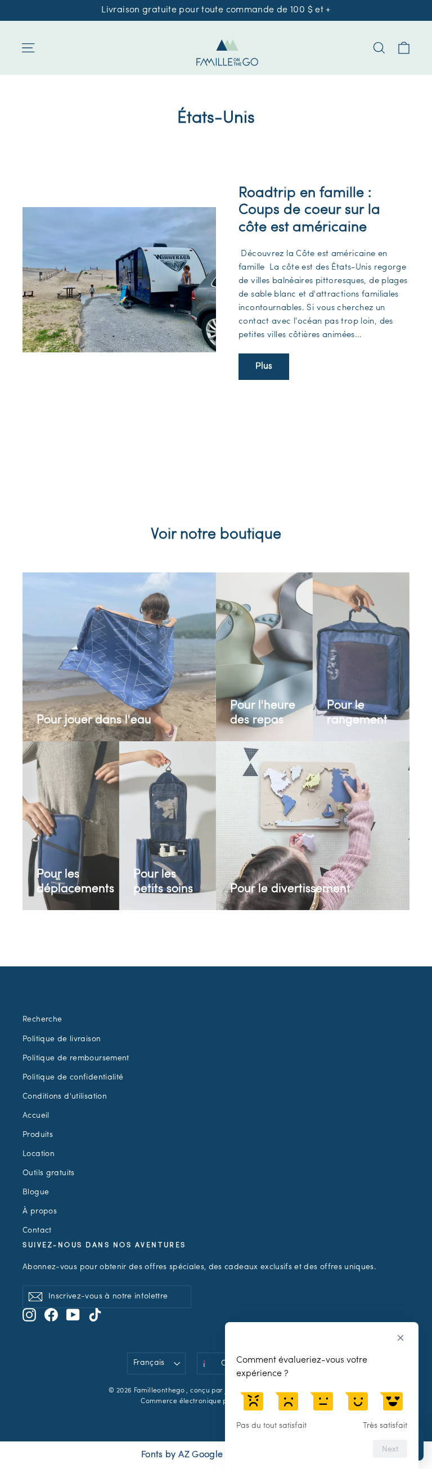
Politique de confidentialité (73, 1077)
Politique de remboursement (75, 1058)
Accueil (36, 1115)
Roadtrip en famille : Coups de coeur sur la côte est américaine (309, 210)
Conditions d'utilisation (64, 1096)
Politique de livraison (61, 1039)
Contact (37, 1230)
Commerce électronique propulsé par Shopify (216, 1401)
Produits (37, 1135)
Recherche (42, 1019)
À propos (39, 1211)
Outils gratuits (48, 1173)
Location (38, 1154)
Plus (263, 366)
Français (149, 1363)
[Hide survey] (400, 1338)
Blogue (35, 1192)
